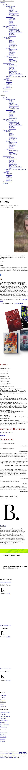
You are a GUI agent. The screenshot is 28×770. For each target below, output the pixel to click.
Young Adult (12, 112)
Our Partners (3, 702)
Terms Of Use (12, 753)
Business (11, 115)
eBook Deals (3, 737)
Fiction (10, 100)
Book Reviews (6, 97)
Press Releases (12, 129)
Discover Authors (7, 130)
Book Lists (11, 161)
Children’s (11, 143)
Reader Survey (3, 726)
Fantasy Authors (13, 138)
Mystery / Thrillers (13, 104)
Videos (10, 168)
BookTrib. (2, 2)
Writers (7, 149)
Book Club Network (5, 716)
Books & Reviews (10, 99)
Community (6, 172)
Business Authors (13, 142)
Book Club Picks (13, 165)
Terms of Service (4, 753)
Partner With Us (4, 720)
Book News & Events (11, 120)
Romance (11, 103)
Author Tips (3, 714)
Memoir (11, 114)
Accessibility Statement (21, 753)
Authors (8, 131)
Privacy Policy (22, 752)
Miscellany (11, 126)
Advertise (2, 722)
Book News (6, 119)
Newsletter (5, 183)
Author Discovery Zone (6, 198)
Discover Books (7, 156)
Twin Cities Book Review (6, 432)
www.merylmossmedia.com (6, 543)
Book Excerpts (12, 162)
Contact (2, 704)
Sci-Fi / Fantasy (12, 107)
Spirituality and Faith (14, 108)
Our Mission (9, 175)
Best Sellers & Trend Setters (15, 125)
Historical (11, 148)
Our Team (8, 176)
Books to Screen (13, 164)
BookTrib (10, 205)
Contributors (9, 177)
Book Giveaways (7, 181)
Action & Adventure (14, 106)
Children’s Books (13, 118)
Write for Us (3, 706)
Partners (8, 179)
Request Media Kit (4, 724)
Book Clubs (3, 734)
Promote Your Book (4, 712)
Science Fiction (12, 137)
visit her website (19, 303)
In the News (12, 127)
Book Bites (11, 160)
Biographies (12, 111)
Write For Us (9, 180)
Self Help (11, 116)
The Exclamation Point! (14, 123)
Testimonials (3, 718)
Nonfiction (11, 101)
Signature (2, 435)
